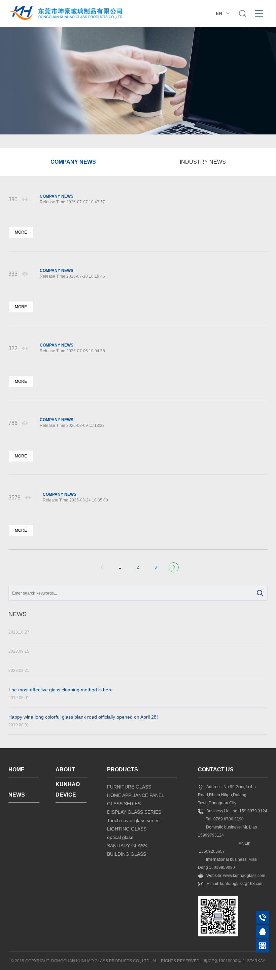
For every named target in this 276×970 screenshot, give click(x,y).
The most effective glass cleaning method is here (60, 693)
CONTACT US (216, 769)
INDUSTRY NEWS (203, 162)
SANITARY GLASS (127, 845)
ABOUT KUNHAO (68, 772)
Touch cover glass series (133, 820)
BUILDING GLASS (126, 854)
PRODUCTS (122, 769)
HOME (16, 769)
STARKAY (256, 961)
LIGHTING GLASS (126, 829)
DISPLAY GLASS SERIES (134, 812)
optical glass (120, 837)
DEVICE (66, 795)
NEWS (16, 795)
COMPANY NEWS (73, 162)
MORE (21, 232)
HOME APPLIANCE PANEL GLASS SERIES (135, 799)
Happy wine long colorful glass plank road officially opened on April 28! (83, 720)
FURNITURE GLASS (129, 787)
